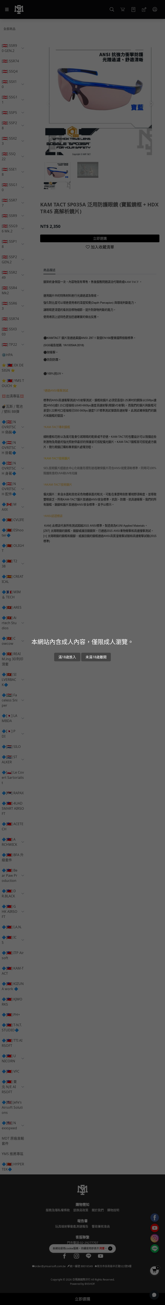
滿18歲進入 (67, 657)
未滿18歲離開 (96, 657)
